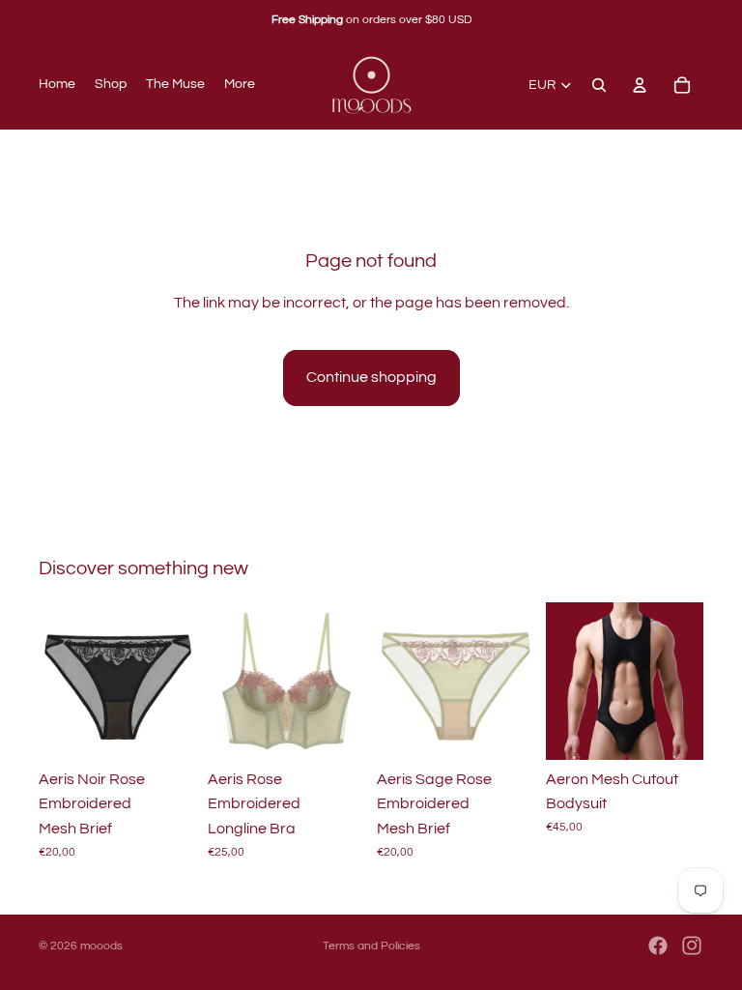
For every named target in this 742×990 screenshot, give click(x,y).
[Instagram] (691, 945)
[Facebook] (658, 945)
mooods (101, 946)
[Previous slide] (60, 680)
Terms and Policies (371, 946)
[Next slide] (175, 680)
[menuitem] (239, 85)
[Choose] (166, 730)
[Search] (599, 85)
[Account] (639, 85)
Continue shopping (371, 377)
